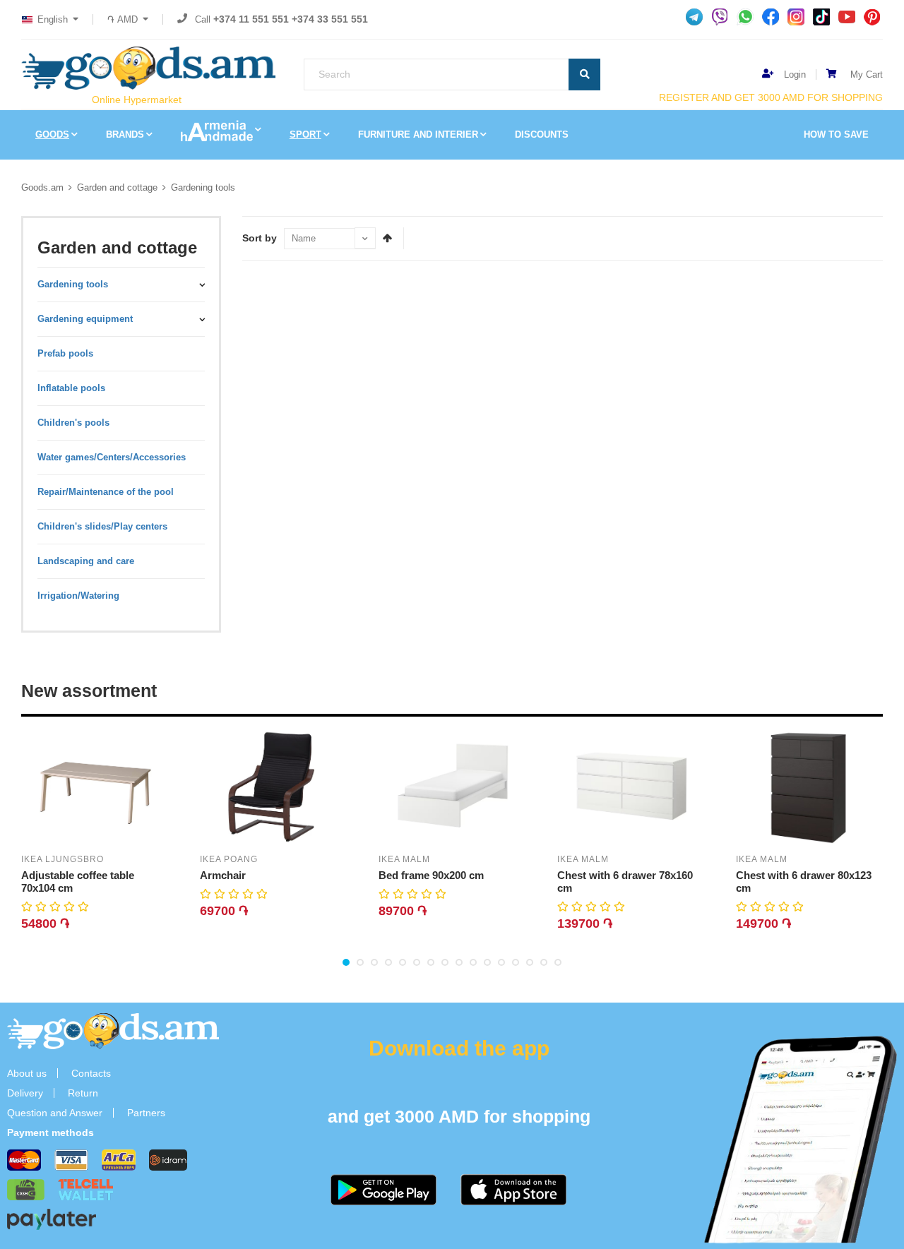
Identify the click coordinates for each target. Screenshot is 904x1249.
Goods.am (42, 187)
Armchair (223, 875)
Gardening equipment (85, 318)
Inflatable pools (71, 388)
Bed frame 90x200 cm (431, 875)
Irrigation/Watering (78, 595)
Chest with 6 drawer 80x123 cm (804, 881)
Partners (146, 1113)
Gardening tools (203, 187)
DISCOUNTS (542, 134)
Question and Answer (54, 1113)
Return (83, 1093)
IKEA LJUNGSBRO (62, 859)
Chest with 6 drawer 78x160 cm (625, 881)
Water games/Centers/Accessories (111, 457)
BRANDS (125, 134)
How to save (836, 134)
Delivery (25, 1093)
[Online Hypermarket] (148, 68)
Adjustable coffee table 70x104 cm (77, 881)
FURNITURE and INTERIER (418, 134)
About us (27, 1073)
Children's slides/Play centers (102, 526)
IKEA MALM (404, 859)
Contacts (91, 1073)
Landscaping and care (85, 561)
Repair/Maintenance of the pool (105, 491)
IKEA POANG (229, 859)
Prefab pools (65, 353)
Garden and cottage (117, 187)
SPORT (305, 134)
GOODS (52, 134)
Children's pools (73, 422)
